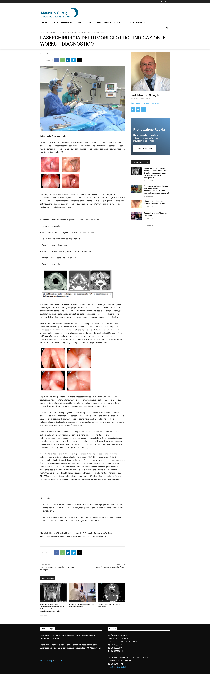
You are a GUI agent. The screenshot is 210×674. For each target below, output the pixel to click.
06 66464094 (117, 664)
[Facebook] (161, 1)
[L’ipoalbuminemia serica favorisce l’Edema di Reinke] (136, 204)
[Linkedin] (165, 1)
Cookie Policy (60, 660)
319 (120, 648)
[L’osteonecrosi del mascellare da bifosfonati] (111, 592)
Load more (149, 225)
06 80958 (115, 648)
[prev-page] (41, 617)
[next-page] (45, 617)
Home (42, 32)
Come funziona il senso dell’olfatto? (110, 567)
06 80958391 (116, 645)
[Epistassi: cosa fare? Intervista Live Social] (136, 216)
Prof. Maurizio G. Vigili (145, 95)
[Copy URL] (79, 60)
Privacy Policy (46, 660)
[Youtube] (168, 1)
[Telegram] (73, 60)
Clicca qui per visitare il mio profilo (146, 103)
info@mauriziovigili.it (117, 667)
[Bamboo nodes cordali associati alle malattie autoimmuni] (82, 592)
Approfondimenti (51, 32)
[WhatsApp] (62, 60)
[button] (167, 28)
